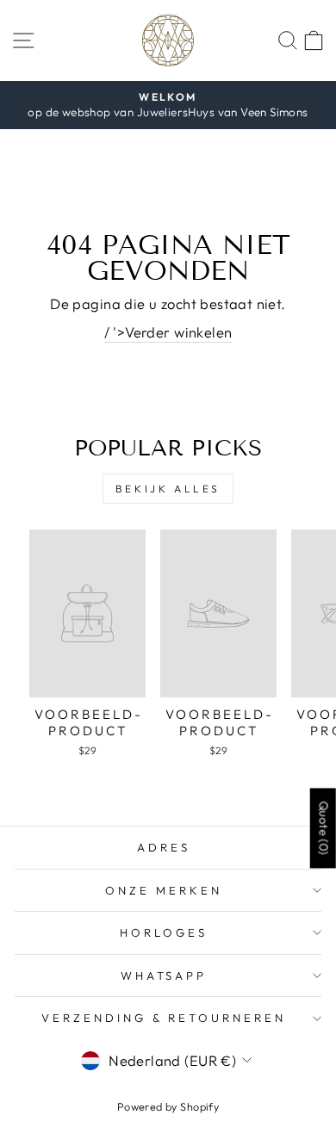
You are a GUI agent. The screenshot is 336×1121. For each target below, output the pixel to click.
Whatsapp (164, 975)
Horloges (164, 932)
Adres (163, 847)
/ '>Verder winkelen (168, 332)
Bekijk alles (168, 488)
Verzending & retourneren (163, 1018)
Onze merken (163, 890)
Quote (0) (324, 828)
